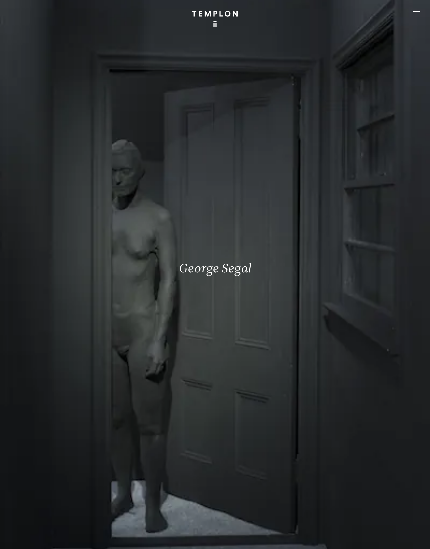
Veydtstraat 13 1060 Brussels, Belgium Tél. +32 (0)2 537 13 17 (148, 440)
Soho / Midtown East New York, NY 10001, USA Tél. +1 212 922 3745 (151, 486)
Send (237, 492)
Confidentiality (372, 538)
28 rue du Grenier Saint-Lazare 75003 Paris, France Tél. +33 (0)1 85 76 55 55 (53, 486)
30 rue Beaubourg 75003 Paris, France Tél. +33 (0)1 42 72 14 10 (44, 440)
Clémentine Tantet (121, 538)
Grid (173, 538)
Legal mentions (338, 538)
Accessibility (404, 538)
